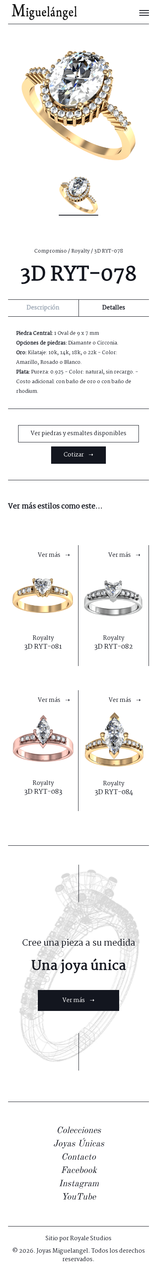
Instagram (79, 1183)
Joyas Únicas (78, 1143)
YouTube (78, 1197)
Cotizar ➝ (78, 455)
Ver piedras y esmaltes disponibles (78, 433)
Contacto (78, 1157)
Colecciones (78, 1130)
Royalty (80, 251)
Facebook (79, 1170)
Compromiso (50, 251)
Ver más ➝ (78, 1000)
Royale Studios (91, 1238)
